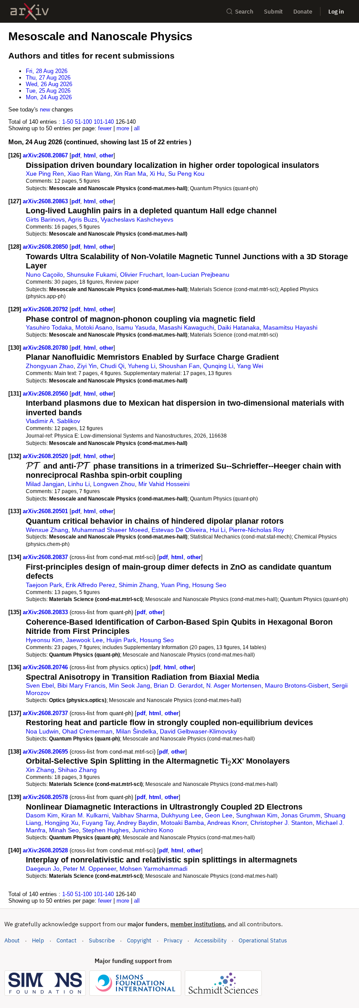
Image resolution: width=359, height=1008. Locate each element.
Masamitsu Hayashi (290, 327)
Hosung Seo (209, 584)
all (137, 128)
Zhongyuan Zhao (50, 365)
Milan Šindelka (136, 731)
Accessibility (210, 940)
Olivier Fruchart (141, 274)
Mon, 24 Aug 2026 (49, 97)
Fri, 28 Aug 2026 (46, 71)
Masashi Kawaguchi (186, 327)
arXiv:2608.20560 (46, 393)
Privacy (173, 940)
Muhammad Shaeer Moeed (110, 529)
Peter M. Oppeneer (89, 868)
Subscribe (102, 940)
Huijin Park (121, 639)
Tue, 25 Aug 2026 (48, 90)
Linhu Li (79, 483)
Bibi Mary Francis (81, 685)
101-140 (104, 121)
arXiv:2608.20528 (46, 850)
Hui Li (217, 529)
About (12, 940)
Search (244, 11)
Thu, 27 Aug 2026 (48, 77)
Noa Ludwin (42, 731)
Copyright (139, 940)
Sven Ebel (40, 685)
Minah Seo (64, 830)
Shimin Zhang (138, 584)
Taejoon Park (44, 584)
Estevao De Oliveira (178, 529)
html (90, 155)
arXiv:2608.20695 (46, 751)
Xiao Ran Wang (88, 173)
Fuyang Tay (98, 822)
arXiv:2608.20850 (46, 246)
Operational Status (263, 940)
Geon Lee (218, 815)
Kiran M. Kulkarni (85, 815)
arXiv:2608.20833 (46, 612)
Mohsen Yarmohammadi (153, 868)
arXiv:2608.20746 (46, 667)
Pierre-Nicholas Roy (256, 529)
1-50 (67, 121)
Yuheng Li (141, 365)
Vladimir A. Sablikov (53, 420)
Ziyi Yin (87, 365)
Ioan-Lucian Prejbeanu (197, 274)
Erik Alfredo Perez (90, 584)
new (45, 109)
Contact (66, 940)
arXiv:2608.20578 (46, 797)
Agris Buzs (82, 219)
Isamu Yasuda (135, 327)
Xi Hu (157, 173)
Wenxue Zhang (47, 529)
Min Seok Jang (129, 685)
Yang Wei (250, 365)
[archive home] (30, 11)
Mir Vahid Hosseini (164, 483)
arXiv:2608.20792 (46, 309)
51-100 (83, 121)
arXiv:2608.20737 (46, 713)
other (106, 155)
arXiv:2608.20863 (46, 201)
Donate (302, 11)
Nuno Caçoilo (44, 274)
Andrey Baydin (137, 822)
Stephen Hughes (105, 830)
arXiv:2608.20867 (46, 155)
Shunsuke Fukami (91, 274)
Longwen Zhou (114, 483)
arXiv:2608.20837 (46, 557)
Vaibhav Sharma (135, 815)
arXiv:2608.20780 (46, 347)
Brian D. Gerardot (178, 685)
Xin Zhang (40, 769)
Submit (273, 11)
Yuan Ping (175, 584)
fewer (105, 128)
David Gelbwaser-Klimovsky (198, 731)
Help (38, 940)
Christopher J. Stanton (281, 822)
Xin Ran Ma (130, 173)
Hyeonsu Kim (44, 639)
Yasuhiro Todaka (49, 327)
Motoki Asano (94, 327)
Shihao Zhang (77, 769)
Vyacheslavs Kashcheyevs (137, 219)
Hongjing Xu (61, 822)
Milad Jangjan (45, 483)
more (122, 128)
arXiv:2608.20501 (46, 511)
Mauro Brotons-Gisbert (296, 685)
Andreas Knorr (227, 822)
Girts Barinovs (45, 219)
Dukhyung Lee (181, 815)
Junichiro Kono (152, 830)
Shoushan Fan (179, 365)
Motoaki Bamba (182, 822)
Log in (336, 11)
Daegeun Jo (43, 868)
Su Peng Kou (186, 173)
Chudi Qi (112, 365)
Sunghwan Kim (257, 815)
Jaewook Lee (84, 639)
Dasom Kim (42, 815)
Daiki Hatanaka (239, 327)
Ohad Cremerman (87, 731)
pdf (75, 155)
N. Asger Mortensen (233, 685)
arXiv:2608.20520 (46, 456)
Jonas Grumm (300, 815)
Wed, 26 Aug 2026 (49, 84)
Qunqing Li (218, 365)
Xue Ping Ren (45, 173)
